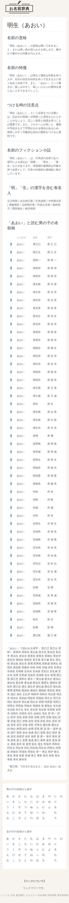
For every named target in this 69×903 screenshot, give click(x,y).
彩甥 (35, 627)
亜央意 (37, 300)
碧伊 (13, 717)
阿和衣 (56, 744)
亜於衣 (37, 363)
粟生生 (55, 724)
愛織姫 (42, 690)
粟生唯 (47, 724)
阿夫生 (11, 747)
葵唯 (19, 732)
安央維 (37, 555)
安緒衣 (37, 603)
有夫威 (57, 705)
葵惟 (42, 732)
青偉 (15, 755)
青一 (38, 751)
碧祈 (54, 721)
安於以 (37, 563)
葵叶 (13, 732)
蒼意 (48, 740)
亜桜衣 (37, 379)
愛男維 (17, 690)
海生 (44, 713)
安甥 (35, 587)
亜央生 (37, 316)
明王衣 (57, 698)
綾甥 (31, 728)
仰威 (35, 507)
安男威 (37, 595)
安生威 (37, 571)
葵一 (49, 728)
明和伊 (35, 694)
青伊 (50, 751)
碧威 (13, 721)
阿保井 (47, 744)
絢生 (13, 728)
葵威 (31, 732)
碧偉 (25, 717)
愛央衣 (36, 682)
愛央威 (28, 682)
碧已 (19, 721)
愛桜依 (53, 682)
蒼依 (54, 736)
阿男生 (51, 747)
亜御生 (37, 347)
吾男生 (37, 523)
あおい (21, 244)
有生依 (34, 709)
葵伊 (55, 728)
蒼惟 (42, 740)
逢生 (40, 744)
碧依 (19, 717)
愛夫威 (40, 678)
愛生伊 (31, 686)
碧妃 (54, 717)
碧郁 (31, 724)
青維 (9, 759)
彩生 (35, 619)
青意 (45, 755)
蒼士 (19, 740)
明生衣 (34, 701)
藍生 (34, 744)
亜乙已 (37, 244)
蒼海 (54, 740)
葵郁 (33, 736)
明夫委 (52, 694)
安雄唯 (37, 611)
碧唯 (36, 717)
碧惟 (25, 721)
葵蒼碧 (20, 736)
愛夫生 (48, 678)
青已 (33, 755)
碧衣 (19, 724)
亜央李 (37, 308)
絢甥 (19, 728)
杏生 (30, 713)
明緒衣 (28, 705)
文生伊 (26, 694)
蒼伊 (48, 736)
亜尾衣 (37, 339)
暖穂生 (48, 705)
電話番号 (20, 895)
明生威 (25, 701)
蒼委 (25, 740)
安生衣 (37, 579)
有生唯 (42, 709)
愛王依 (17, 686)
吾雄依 (37, 531)
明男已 (57, 701)
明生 (9, 701)
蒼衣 (19, 744)
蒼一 (42, 736)
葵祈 (54, 732)
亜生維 (37, 419)
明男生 (11, 705)
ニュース (5, 895)
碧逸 (25, 724)
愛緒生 (34, 690)
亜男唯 (37, 443)
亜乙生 (37, 252)
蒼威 (31, 740)
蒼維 (13, 744)
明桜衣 (31, 698)
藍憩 (28, 744)
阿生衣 (42, 747)
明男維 (19, 705)
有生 (26, 709)
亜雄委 (37, 475)
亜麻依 (37, 483)
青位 (56, 751)
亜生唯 (37, 411)
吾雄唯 (37, 539)
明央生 (14, 698)
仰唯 (35, 499)
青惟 (39, 755)
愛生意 (48, 686)
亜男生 (37, 459)
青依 (9, 755)
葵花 (13, 736)
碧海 (36, 721)
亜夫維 (37, 284)
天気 (12, 895)
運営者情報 (62, 895)
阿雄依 (23, 751)
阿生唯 (34, 747)
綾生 (25, 728)
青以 (44, 751)
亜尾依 (37, 332)
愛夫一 (31, 678)
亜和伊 (37, 268)
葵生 (48, 732)
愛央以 (57, 678)
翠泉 (36, 728)
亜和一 (37, 260)
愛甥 (9, 690)
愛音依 (51, 690)
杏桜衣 (23, 713)
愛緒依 (25, 690)
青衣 (15, 759)
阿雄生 (31, 751)
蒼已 (36, 740)
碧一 (53, 713)
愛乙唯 (37, 635)
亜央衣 (37, 324)
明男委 (48, 701)
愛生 (24, 686)
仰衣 (35, 515)
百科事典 (51, 895)
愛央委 (19, 682)
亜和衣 (37, 276)
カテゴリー (31, 895)
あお (46, 766)
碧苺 (13, 724)
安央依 (37, 547)
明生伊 (17, 701)
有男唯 (51, 709)
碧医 (31, 717)
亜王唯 (37, 387)
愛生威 (40, 686)
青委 (21, 755)
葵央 (25, 732)
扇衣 (19, 694)
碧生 (48, 721)
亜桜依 (37, 371)
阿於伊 (19, 747)
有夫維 (11, 709)
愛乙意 (14, 678)
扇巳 (13, 694)
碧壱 (42, 717)
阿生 (26, 747)
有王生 (19, 709)
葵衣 (27, 736)
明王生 (48, 698)
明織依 (36, 705)
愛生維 (57, 686)
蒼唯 (13, 740)
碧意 (31, 721)
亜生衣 (37, 427)
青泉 (51, 755)
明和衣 (43, 694)
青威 (27, 755)
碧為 (42, 721)
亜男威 (37, 451)
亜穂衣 (37, 467)
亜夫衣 (37, 292)
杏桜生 (14, 713)
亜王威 (37, 395)
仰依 (35, 491)
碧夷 (48, 717)
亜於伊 (37, 355)
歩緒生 (37, 713)
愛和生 (23, 678)
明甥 (41, 701)
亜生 (35, 403)
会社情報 (42, 895)
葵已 (36, 732)
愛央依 (11, 682)
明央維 (23, 698)
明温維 (40, 698)
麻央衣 (23, 759)
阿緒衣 (14, 751)
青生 (57, 755)
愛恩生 (45, 682)
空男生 (38, 724)
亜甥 (35, 435)
